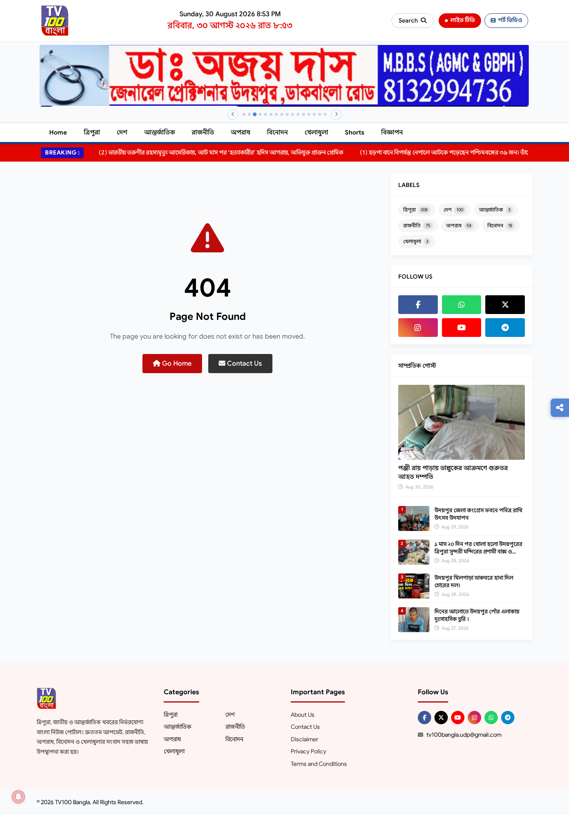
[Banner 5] (265, 114)
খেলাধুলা (316, 132)
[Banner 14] (314, 114)
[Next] (336, 114)
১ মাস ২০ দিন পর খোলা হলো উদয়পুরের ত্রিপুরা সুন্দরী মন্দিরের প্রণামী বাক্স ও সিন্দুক (478, 552)
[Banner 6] (271, 114)
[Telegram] (505, 327)
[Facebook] (418, 304)
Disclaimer (304, 739)
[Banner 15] (319, 114)
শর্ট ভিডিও (510, 20)
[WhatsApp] (462, 304)
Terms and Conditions (319, 764)
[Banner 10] (292, 114)
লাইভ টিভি (462, 20)
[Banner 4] (260, 114)
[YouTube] (462, 327)
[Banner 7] (276, 114)
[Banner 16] (325, 114)
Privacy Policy (308, 751)
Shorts (354, 132)
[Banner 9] (287, 114)
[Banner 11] (298, 114)
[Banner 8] (281, 114)
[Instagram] (418, 327)
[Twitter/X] (441, 717)
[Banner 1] (243, 114)
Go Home (176, 363)
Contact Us (243, 363)
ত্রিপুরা (92, 132)
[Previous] (232, 114)
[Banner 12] (303, 114)
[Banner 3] (254, 114)
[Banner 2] (249, 114)
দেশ (122, 132)
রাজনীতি (203, 132)
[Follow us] (560, 408)
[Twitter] (505, 304)
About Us (302, 714)
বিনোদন (277, 132)
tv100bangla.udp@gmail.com (464, 734)
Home (58, 132)
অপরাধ (240, 132)
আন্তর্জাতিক (159, 132)
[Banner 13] (308, 114)
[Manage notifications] (18, 796)
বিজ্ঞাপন (392, 132)
